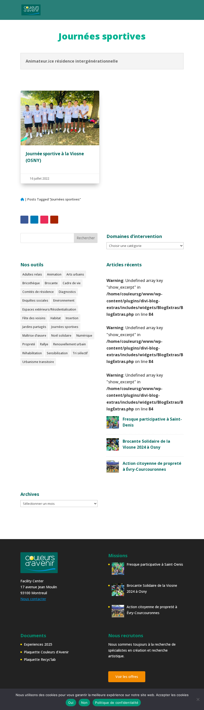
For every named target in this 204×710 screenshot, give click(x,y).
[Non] (197, 699)
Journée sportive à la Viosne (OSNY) (60, 137)
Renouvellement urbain (69, 344)
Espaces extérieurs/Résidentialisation (49, 309)
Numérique (84, 335)
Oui (71, 703)
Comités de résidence (38, 292)
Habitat (56, 318)
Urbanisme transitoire (38, 362)
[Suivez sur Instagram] (44, 220)
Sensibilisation (57, 353)
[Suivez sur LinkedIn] (34, 220)
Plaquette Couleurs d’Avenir (46, 652)
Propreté (28, 344)
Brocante (51, 283)
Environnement (63, 300)
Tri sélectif (80, 353)
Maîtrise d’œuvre (34, 335)
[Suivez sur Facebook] (24, 220)
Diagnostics (67, 292)
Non (84, 703)
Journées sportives (64, 327)
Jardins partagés (34, 327)
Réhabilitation (32, 353)
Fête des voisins (34, 318)
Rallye (44, 344)
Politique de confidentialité (116, 703)
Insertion (72, 318)
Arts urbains (75, 274)
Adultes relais (32, 274)
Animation (54, 274)
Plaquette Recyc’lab (40, 659)
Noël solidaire (61, 335)
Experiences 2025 (38, 644)
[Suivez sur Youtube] (54, 220)
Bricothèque (31, 283)
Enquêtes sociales (35, 300)
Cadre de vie (72, 283)
